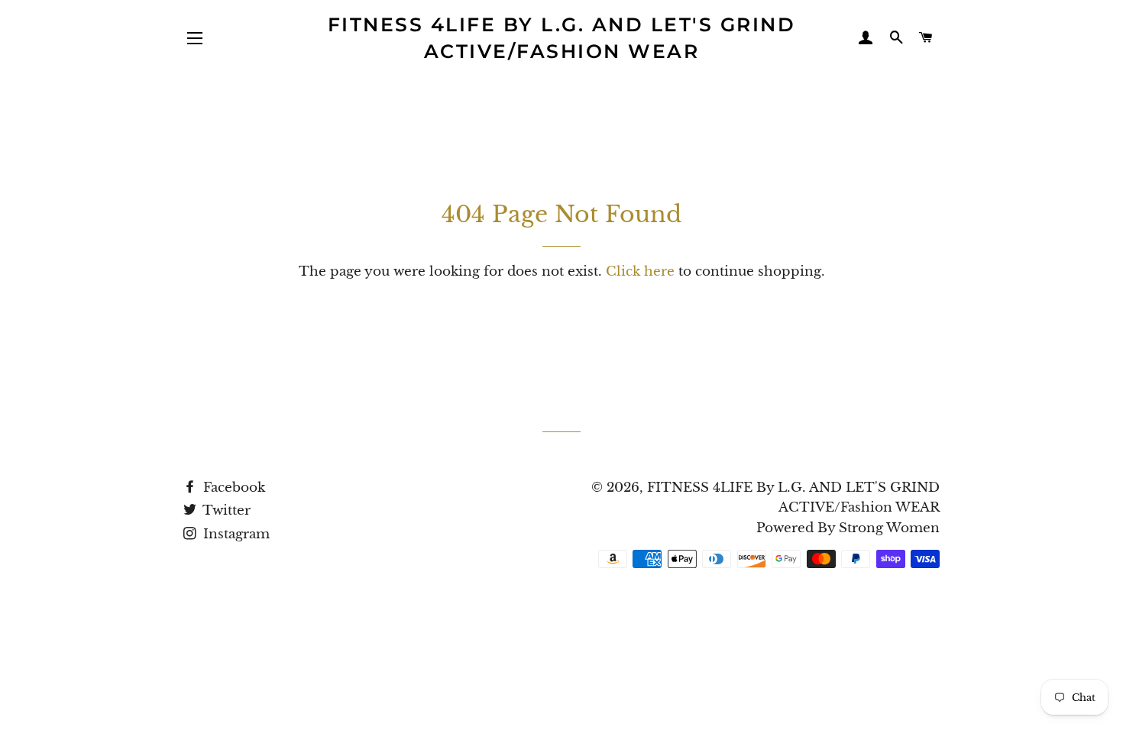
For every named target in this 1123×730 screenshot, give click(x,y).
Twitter (225, 510)
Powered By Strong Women (848, 528)
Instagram (234, 534)
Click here (640, 271)
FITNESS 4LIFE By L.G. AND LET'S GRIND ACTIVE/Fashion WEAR (562, 38)
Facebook (232, 488)
